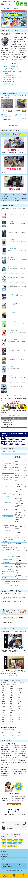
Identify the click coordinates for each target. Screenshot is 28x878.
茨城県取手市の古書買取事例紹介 (10, 66)
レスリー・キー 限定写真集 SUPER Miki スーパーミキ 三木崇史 (8, 571)
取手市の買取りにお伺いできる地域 (10, 81)
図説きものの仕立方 (6, 457)
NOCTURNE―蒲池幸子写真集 (8, 556)
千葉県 (15, 840)
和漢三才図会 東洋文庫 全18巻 (8, 467)
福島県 (4, 843)
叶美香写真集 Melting (6, 562)
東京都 (4, 840)
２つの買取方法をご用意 (8, 79)
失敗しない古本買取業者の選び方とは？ (11, 77)
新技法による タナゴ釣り (7, 547)
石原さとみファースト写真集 (7, 566)
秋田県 (9, 846)
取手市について (6, 83)
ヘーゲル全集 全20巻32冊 (7, 537)
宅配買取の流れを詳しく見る (14, 675)
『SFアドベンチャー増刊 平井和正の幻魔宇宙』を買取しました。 (21, 114)
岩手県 (4, 846)
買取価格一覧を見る (14, 586)
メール (14, 876)
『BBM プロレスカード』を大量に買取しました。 (6, 113)
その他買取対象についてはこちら (14, 415)
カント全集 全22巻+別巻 (7, 530)
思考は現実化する (5, 475)
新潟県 (9, 843)
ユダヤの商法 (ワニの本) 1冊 (8, 477)
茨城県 (16, 8)
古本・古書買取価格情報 (8, 75)
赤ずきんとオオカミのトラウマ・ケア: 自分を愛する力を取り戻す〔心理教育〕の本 (8, 495)
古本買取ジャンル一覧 (7, 69)
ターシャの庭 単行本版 (6, 502)
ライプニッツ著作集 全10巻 (7, 534)
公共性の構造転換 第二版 (7, 522)
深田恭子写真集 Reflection (7, 559)
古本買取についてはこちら (14, 395)
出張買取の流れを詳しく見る (14, 654)
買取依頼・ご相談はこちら (14, 804)
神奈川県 (10, 840)
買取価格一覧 (5, 876)
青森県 (14, 846)
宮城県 (14, 843)
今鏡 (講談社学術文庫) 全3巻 (8, 473)
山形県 (20, 843)
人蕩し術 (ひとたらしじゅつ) (7, 509)
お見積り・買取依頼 (7, 84)
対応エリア (10, 8)
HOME (4, 8)
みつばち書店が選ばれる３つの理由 (10, 68)
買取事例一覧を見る (14, 125)
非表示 (15, 63)
